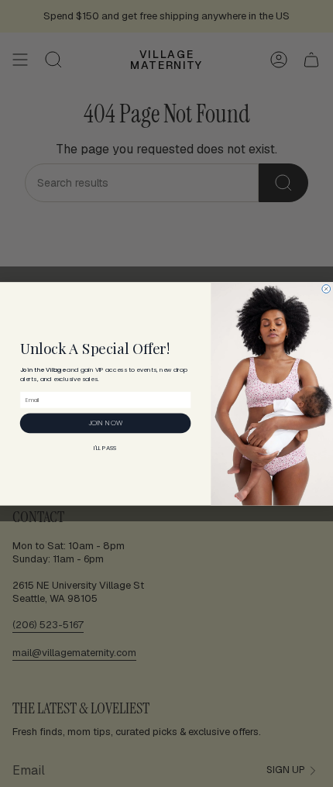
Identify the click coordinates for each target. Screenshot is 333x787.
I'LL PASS (105, 448)
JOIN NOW (105, 423)
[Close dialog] (326, 288)
